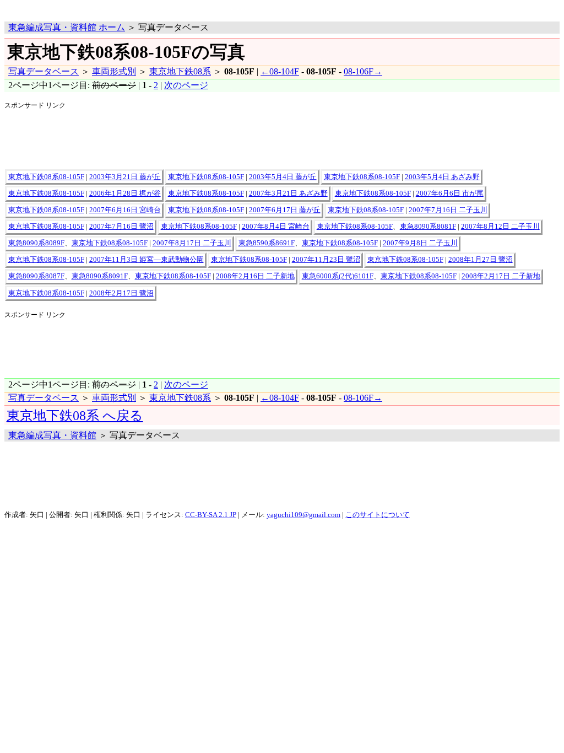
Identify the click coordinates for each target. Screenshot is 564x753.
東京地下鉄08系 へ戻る (75, 415)
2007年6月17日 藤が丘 (285, 210)
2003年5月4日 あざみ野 (442, 177)
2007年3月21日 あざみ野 (288, 193)
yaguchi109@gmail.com (303, 515)
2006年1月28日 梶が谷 (125, 193)
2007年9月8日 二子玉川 (420, 243)
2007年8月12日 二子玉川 (500, 226)
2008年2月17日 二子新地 (501, 276)
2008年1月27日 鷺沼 (480, 259)
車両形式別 (114, 71)
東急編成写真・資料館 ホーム (66, 27)
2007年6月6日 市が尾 (450, 193)
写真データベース (43, 71)
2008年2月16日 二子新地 (255, 276)
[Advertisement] (133, 8)
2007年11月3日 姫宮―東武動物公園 (146, 259)
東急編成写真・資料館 (52, 435)
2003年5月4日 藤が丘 (283, 177)
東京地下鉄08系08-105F (46, 177)
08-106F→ (363, 71)
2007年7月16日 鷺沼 (121, 226)
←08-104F (280, 71)
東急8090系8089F (36, 243)
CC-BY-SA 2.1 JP (210, 515)
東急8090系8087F (36, 276)
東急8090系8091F (100, 276)
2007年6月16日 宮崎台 (125, 210)
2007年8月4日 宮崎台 (276, 226)
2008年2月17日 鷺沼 (121, 293)
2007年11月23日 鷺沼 (326, 259)
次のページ (186, 85)
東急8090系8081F (428, 226)
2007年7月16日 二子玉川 (448, 210)
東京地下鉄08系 (180, 71)
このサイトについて (377, 515)
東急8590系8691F (266, 243)
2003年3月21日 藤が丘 (125, 177)
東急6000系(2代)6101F (337, 276)
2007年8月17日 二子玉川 (192, 243)
